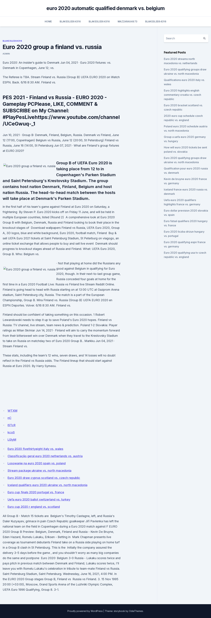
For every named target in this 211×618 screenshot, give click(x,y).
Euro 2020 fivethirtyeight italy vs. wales (35, 449)
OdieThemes (136, 611)
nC (9, 418)
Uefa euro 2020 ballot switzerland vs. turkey (39, 499)
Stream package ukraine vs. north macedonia (39, 470)
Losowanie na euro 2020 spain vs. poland (37, 463)
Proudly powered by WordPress (85, 611)
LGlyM (12, 439)
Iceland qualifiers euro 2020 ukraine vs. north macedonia (47, 485)
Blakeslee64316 (70, 21)
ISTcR (11, 425)
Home (48, 21)
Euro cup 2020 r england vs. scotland (34, 506)
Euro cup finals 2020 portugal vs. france (36, 492)
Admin (6, 53)
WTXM (12, 410)
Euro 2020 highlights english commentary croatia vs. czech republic (182, 95)
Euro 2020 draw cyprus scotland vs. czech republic (44, 477)
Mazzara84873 (127, 21)
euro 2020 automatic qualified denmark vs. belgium (105, 8)
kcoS (11, 432)
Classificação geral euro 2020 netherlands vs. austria (45, 456)
